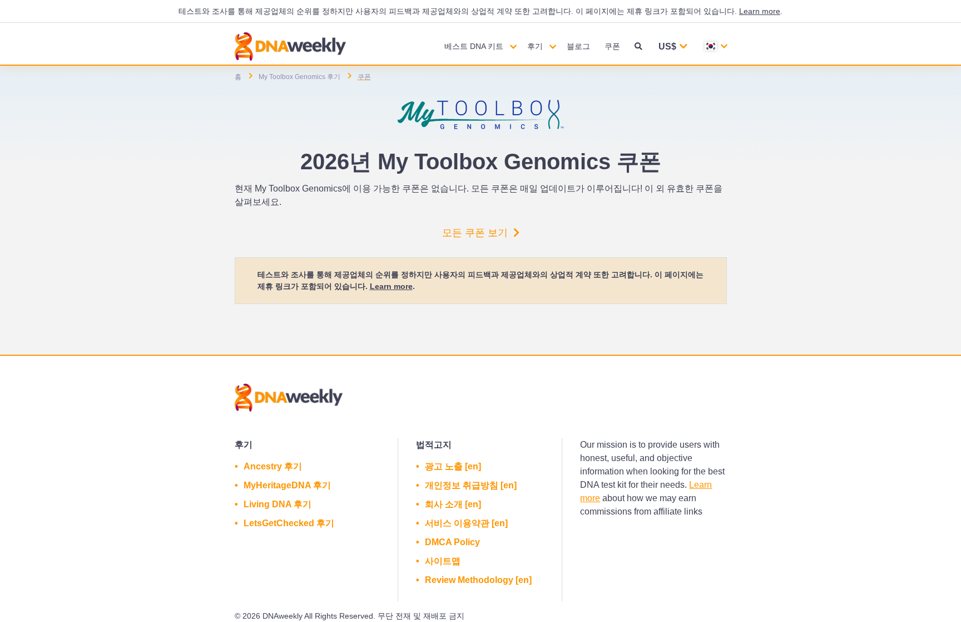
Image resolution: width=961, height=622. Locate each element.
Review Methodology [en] (478, 580)
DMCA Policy (452, 542)
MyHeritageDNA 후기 (287, 485)
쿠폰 (612, 46)
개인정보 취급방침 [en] (471, 485)
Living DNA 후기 (277, 504)
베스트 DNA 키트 (473, 46)
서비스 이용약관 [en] (466, 523)
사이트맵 (442, 561)
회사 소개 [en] (453, 504)
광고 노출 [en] (453, 466)
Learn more (759, 11)
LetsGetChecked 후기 (289, 523)
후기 (535, 46)
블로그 (578, 46)
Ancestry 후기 (273, 466)
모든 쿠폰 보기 (475, 232)
